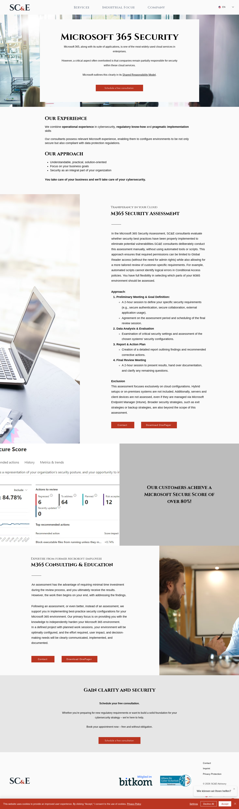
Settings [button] (194, 803)
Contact (207, 763)
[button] (81, 7)
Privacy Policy (134, 803)
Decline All (208, 803)
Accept (224, 803)
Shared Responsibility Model (139, 74)
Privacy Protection (212, 774)
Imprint (206, 768)
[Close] (235, 803)
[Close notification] (234, 789)
